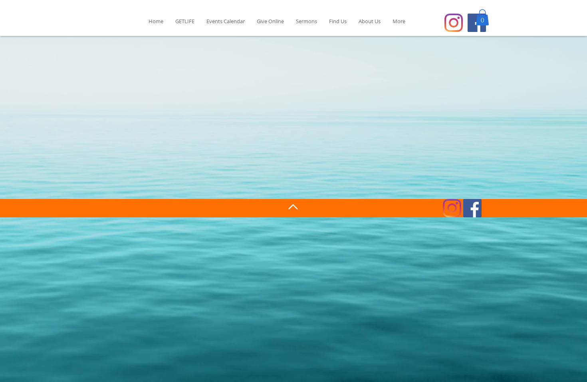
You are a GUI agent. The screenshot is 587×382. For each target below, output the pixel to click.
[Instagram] (453, 23)
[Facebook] (472, 208)
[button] (482, 17)
